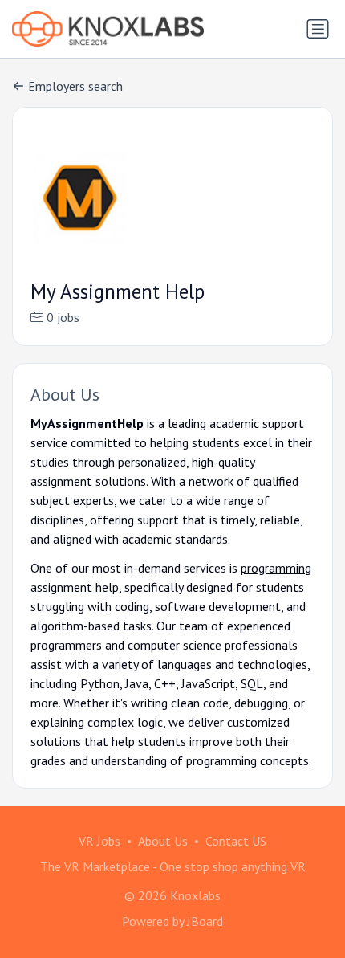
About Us (163, 841)
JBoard (205, 921)
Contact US (235, 841)
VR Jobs (99, 841)
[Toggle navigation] (317, 29)
